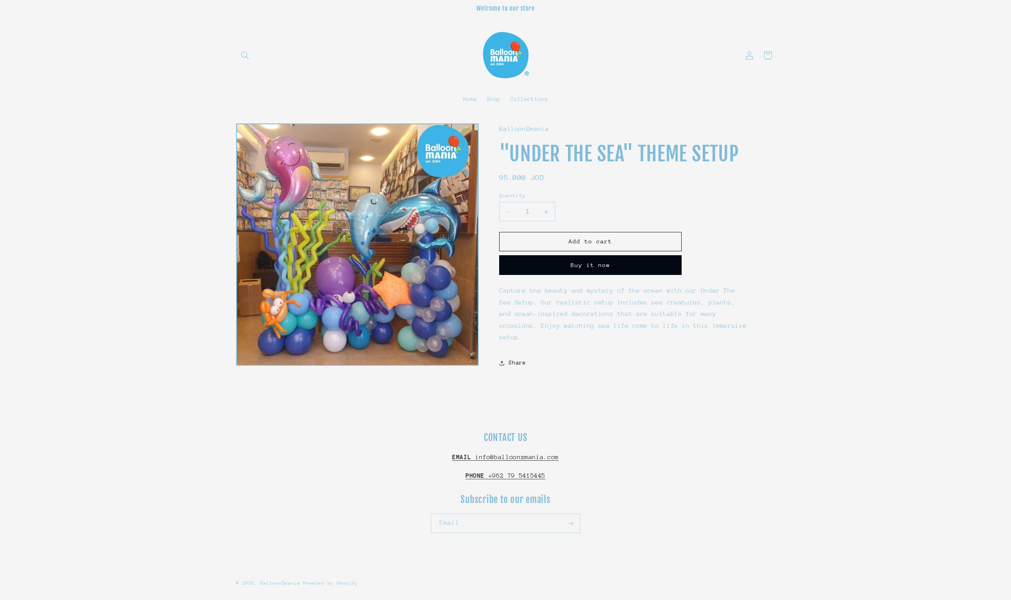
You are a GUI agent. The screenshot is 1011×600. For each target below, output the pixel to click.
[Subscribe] (571, 523)
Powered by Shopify (330, 583)
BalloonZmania (280, 583)
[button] (245, 55)
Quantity (512, 195)
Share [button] (517, 362)
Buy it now (591, 265)
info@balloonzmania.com (505, 457)
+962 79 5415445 (505, 475)
